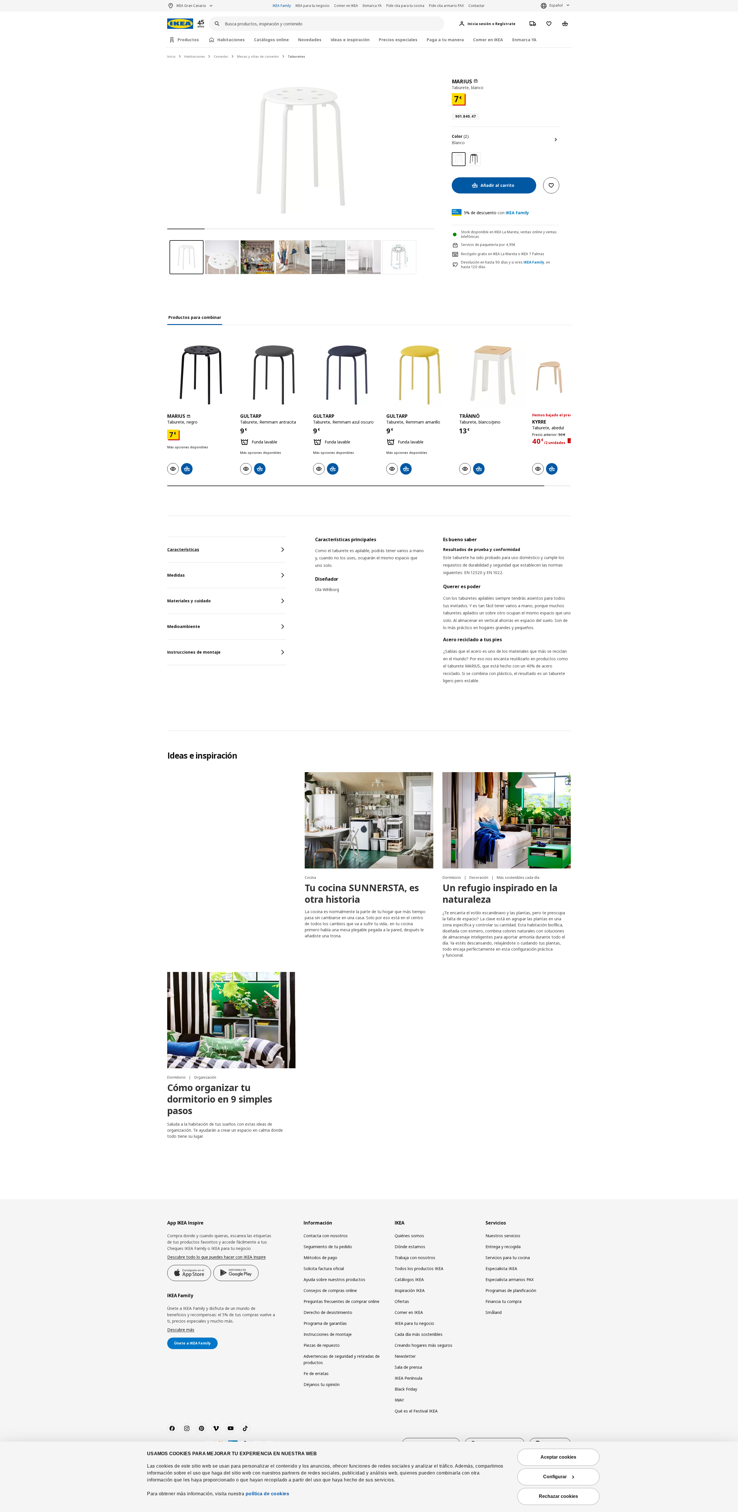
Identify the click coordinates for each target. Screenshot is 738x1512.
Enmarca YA (372, 5)
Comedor (221, 56)
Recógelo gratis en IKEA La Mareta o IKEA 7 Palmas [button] (502, 253)
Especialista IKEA (501, 1268)
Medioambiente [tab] (183, 626)
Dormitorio (452, 877)
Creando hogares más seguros (423, 1345)
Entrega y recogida (503, 1246)
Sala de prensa (408, 1367)
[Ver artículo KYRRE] (565, 375)
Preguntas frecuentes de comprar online (341, 1301)
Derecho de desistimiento (328, 1312)
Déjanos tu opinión (322, 1384)
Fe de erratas (316, 1373)
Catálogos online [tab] (271, 39)
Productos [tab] (188, 39)
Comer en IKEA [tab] (488, 39)
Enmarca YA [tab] (524, 39)
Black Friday (406, 1389)
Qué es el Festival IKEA (416, 1411)
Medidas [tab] (176, 575)
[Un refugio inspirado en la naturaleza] (507, 820)
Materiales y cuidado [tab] (189, 600)
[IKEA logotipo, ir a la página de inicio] (180, 23)
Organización (205, 1077)
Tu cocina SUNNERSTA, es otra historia (362, 893)
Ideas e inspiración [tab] (350, 39)
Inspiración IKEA (410, 1290)
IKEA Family (282, 5)
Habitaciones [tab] (231, 39)
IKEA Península (408, 1378)
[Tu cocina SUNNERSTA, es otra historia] (369, 820)
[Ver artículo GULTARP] (273, 375)
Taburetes (296, 56)
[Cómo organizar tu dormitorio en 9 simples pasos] (231, 1020)
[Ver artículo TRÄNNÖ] (492, 375)
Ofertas (402, 1301)
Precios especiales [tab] (398, 39)
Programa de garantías (325, 1323)
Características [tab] (183, 549)
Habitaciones (194, 56)
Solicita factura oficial (324, 1268)
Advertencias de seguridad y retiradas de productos (342, 1359)
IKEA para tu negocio (312, 5)
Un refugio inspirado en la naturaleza (500, 893)
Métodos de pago (320, 1257)
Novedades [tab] (309, 39)
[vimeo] (216, 1428)
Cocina (310, 877)
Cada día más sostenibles (419, 1334)
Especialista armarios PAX (509, 1279)
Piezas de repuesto (322, 1345)
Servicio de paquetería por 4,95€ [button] (488, 244)
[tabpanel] (443, 617)
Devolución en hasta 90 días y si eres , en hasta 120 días (505, 265)
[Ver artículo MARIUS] (200, 375)
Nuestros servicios (502, 1235)
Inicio (171, 56)
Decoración (479, 877)
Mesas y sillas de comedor (258, 56)
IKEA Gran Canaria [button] (191, 5)
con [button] (496, 212)
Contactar (476, 5)
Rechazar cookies (558, 1496)
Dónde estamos (410, 1246)
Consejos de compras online (330, 1290)
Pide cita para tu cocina (405, 5)
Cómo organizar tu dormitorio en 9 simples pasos (219, 1099)
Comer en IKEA (346, 5)
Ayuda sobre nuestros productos (334, 1279)
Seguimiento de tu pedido (328, 1246)
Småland (493, 1312)
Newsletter (405, 1356)
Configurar (555, 1476)
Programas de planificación (510, 1290)
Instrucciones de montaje (328, 1334)
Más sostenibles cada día (518, 877)
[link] (473, 159)
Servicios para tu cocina (507, 1257)
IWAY (399, 1400)
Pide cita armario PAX (446, 5)
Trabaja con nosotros (415, 1257)
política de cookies (267, 1493)
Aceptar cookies (558, 1457)
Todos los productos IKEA (419, 1268)
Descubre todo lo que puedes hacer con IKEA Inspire (216, 1257)
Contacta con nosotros (326, 1235)
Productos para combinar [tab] (194, 317)
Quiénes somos (409, 1235)
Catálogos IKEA (409, 1279)
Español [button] (556, 5)
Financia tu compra (503, 1301)
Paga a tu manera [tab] (445, 39)
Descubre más (180, 1329)
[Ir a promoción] (208, 23)
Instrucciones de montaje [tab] (194, 652)
